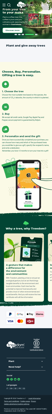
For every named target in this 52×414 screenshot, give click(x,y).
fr (20, 389)
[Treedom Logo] (25, 7)
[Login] (43, 5)
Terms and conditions (11, 401)
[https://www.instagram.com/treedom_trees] (11, 379)
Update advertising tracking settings (16, 404)
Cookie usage (25, 401)
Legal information (34, 398)
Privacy (33, 401)
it (7, 389)
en (11, 389)
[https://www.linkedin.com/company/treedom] (18, 379)
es (24, 389)
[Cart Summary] (48, 5)
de (16, 389)
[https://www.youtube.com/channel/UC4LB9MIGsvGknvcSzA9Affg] (15, 379)
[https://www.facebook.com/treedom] (8, 379)
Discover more (13, 30)
